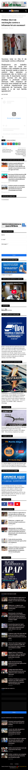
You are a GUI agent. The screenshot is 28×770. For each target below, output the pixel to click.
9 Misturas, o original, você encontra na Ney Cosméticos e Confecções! (16, 522)
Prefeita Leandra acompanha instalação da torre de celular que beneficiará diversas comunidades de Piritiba (16, 188)
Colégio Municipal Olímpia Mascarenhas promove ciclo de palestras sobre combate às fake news (17, 672)
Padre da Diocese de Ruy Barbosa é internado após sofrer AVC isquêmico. (17, 541)
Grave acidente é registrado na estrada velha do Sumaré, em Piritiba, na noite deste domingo (17, 514)
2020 (17, 767)
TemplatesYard (22, 766)
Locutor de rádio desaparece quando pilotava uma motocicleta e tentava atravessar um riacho (16, 731)
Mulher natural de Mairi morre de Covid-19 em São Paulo (17, 748)
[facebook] (4, 504)
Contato (17, 764)
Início (11, 764)
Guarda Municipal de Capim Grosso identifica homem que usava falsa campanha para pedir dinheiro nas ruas (16, 626)
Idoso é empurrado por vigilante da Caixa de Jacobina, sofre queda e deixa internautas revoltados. (17, 741)
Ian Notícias (5, 28)
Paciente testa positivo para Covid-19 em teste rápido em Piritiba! (16, 723)
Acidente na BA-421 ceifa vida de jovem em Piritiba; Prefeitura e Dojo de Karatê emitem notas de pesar (17, 636)
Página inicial (4, 15)
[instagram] (11, 504)
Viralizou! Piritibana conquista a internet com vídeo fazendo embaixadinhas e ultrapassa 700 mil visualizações (17, 549)
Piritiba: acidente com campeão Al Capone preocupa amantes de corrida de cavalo (17, 755)
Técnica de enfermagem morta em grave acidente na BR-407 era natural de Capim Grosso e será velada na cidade (17, 645)
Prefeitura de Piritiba (13, 15)
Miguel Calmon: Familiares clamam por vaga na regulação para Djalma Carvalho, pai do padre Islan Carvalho (17, 655)
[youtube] (17, 504)
